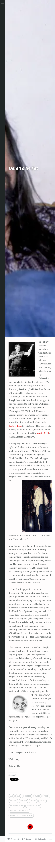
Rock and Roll (16, 806)
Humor (23, 801)
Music (42, 801)
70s (11, 796)
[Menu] (2, 5)
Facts (37, 796)
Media (33, 801)
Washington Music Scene (21, 816)
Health (13, 801)
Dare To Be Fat (23, 168)
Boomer (27, 796)
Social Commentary (19, 811)
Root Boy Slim (33, 806)
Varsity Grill (43, 433)
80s (18, 796)
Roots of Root (15, 426)
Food (46, 796)
